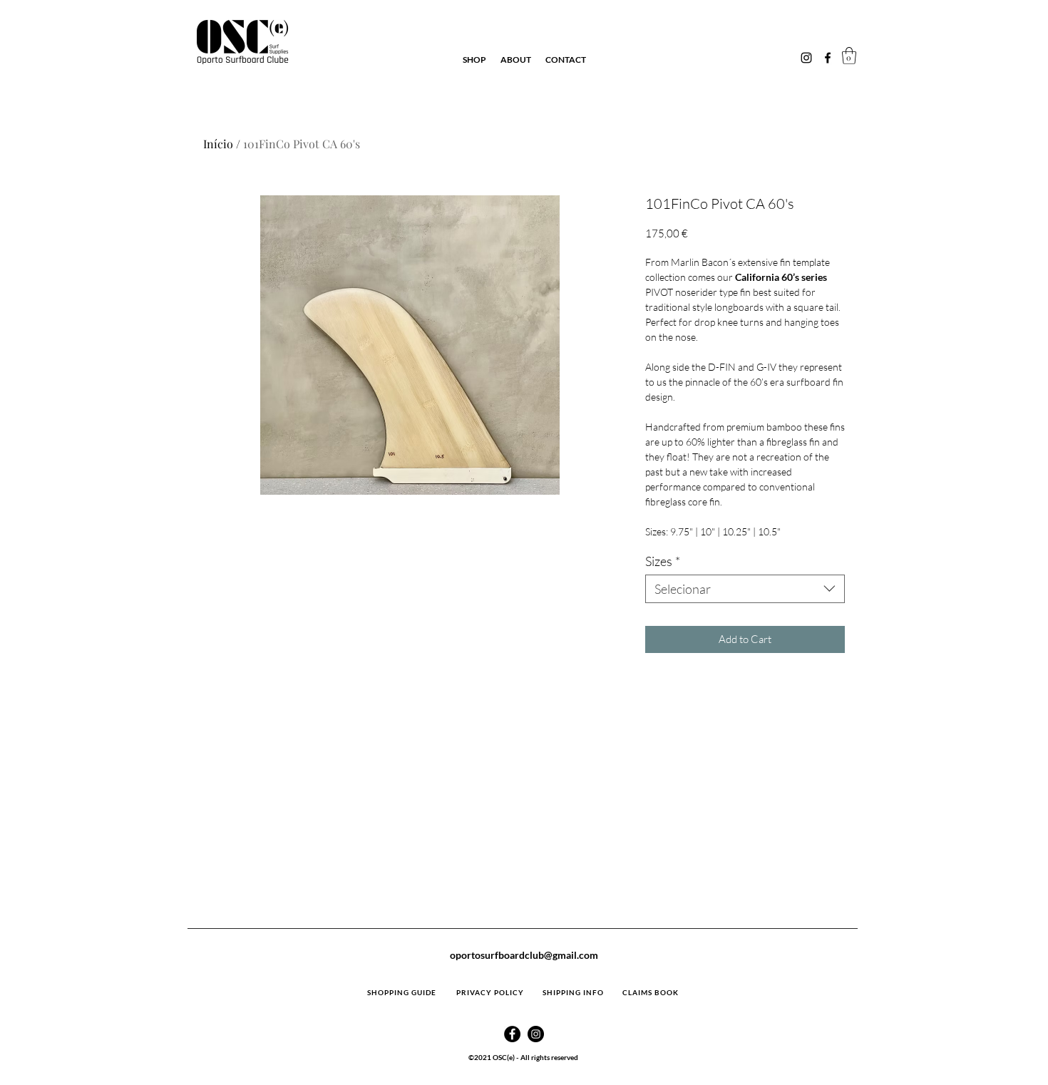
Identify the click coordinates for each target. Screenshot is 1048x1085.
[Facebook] (828, 58)
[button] (849, 55)
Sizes (662, 561)
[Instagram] (806, 58)
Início (218, 143)
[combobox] (745, 589)
